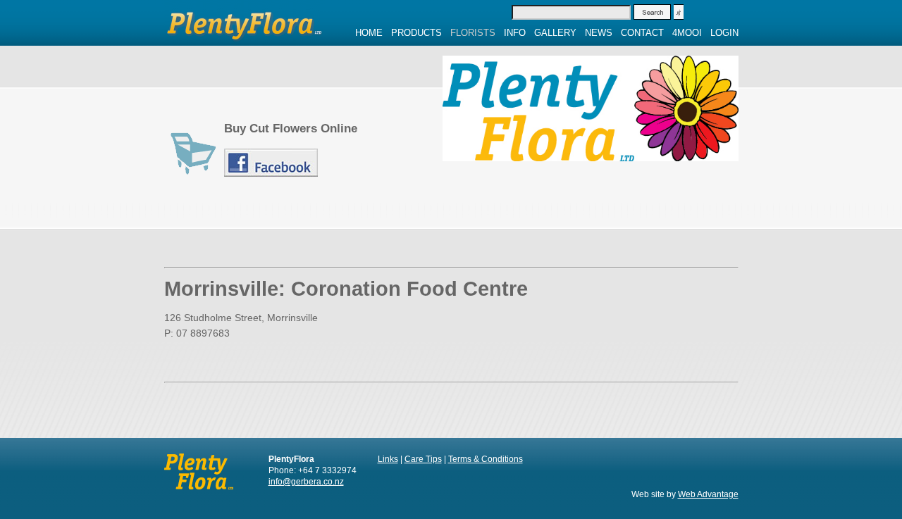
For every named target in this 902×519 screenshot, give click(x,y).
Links (388, 459)
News (598, 32)
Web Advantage (708, 494)
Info (515, 32)
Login (724, 32)
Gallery (555, 32)
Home (369, 32)
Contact (642, 32)
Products (416, 32)
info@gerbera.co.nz (306, 482)
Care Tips (423, 459)
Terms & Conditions (485, 459)
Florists (472, 32)
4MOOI (687, 32)
